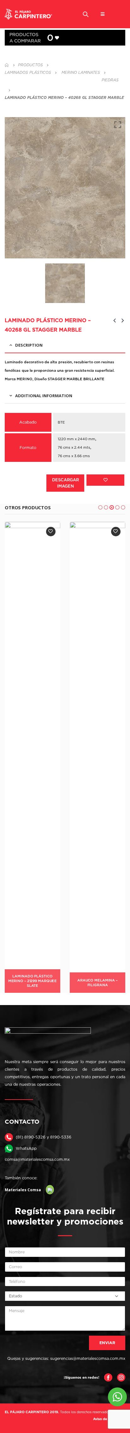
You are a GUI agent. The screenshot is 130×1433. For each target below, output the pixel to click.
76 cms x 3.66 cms (74, 456)
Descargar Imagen (65, 483)
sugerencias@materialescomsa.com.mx (87, 1358)
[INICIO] (7, 65)
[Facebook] (108, 1376)
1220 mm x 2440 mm (77, 439)
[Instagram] (121, 1376)
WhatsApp (26, 1148)
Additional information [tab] (43, 395)
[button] (100, 507)
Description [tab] (29, 345)
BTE (61, 422)
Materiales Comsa (23, 1189)
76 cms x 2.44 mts (74, 447)
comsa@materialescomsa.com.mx (37, 1159)
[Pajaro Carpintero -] (28, 14)
